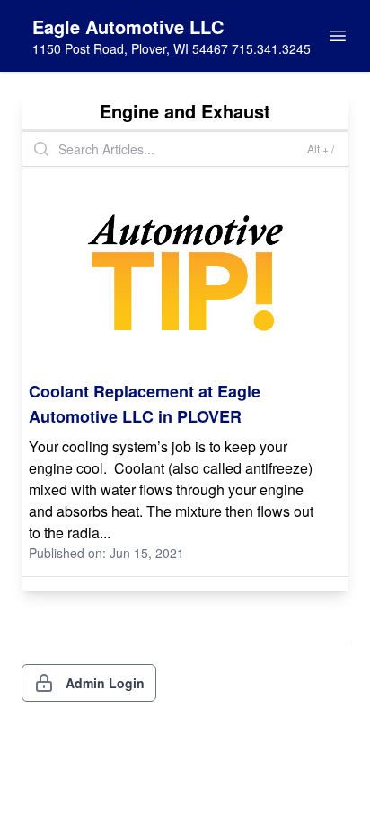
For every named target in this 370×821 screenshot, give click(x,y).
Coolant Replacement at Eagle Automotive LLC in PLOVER (144, 404)
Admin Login (105, 683)
